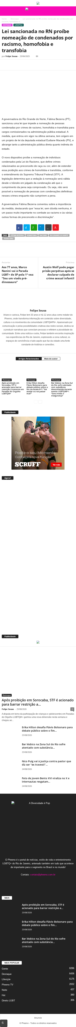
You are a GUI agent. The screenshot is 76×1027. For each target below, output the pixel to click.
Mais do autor (51, 358)
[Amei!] (55, 227)
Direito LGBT (8, 1000)
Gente (5, 968)
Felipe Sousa (11, 56)
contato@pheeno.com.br (42, 874)
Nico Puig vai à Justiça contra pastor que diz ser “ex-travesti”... (46, 763)
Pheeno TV (7, 984)
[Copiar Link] (48, 227)
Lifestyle (18, 25)
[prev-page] (36, 401)
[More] (38, 64)
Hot (3, 995)
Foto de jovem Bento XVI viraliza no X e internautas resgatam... (45, 780)
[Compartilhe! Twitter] (27, 227)
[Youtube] (49, 881)
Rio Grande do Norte (59, 235)
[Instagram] (36, 349)
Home (4, 19)
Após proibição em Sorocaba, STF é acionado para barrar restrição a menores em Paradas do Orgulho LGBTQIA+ (13, 388)
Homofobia (32, 235)
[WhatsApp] (29, 64)
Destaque (15, 19)
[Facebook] (5, 64)
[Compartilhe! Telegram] (41, 227)
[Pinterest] (21, 64)
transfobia (8, 238)
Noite (4, 990)
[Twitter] (13, 64)
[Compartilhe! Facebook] (19, 227)
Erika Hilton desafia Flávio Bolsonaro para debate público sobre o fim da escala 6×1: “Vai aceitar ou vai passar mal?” (37, 388)
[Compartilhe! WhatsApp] (34, 227)
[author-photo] (38, 298)
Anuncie (38, 1017)
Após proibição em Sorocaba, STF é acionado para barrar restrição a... (38, 702)
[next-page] (40, 401)
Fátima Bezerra (17, 235)
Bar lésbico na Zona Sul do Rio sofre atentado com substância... (43, 746)
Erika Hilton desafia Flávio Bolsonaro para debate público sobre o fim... (47, 729)
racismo (43, 235)
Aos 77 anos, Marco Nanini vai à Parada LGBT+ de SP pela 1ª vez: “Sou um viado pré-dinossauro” (18, 274)
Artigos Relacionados (29, 358)
